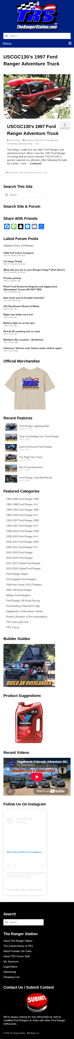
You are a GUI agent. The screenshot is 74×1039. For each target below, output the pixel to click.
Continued (35, 163)
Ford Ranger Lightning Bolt (34, 426)
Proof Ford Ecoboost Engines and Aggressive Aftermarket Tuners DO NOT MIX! (30, 288)
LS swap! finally (12, 261)
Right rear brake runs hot (18, 314)
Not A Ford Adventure (31, 467)
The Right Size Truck (31, 457)
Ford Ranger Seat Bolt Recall (35, 477)
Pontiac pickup (12, 278)
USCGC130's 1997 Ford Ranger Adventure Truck (27, 173)
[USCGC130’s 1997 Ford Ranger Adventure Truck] (37, 96)
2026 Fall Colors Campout (18, 253)
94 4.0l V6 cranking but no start (21, 331)
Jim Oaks (16, 140)
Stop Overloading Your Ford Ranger (39, 436)
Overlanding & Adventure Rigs (19, 144)
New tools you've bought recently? (24, 297)
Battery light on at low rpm (19, 323)
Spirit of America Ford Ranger (35, 446)
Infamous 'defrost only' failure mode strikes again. (32, 348)
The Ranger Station (17, 889)
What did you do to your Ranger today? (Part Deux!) (34, 269)
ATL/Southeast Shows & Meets (21, 306)
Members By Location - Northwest (23, 339)
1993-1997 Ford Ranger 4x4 (46, 140)
